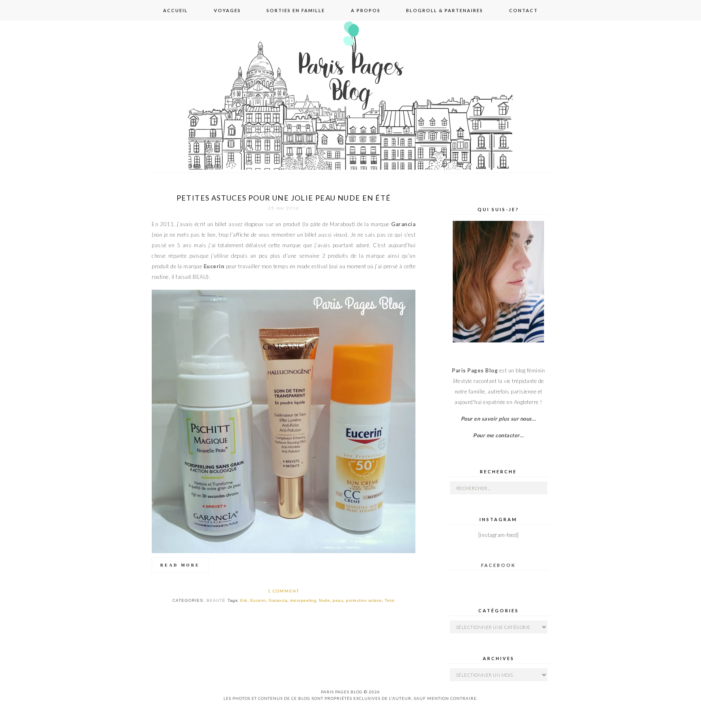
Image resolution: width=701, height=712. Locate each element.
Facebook (498, 565)
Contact (523, 10)
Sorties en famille (296, 10)
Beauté (216, 600)
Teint (390, 600)
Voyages (227, 10)
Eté (243, 600)
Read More (180, 565)
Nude (324, 600)
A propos (366, 10)
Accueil (175, 10)
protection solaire (364, 600)
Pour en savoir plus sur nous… (498, 418)
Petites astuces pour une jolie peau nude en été (283, 197)
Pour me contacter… (498, 435)
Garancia (278, 600)
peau (338, 600)
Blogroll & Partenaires (444, 10)
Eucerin (258, 600)
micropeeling (303, 600)
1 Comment (283, 590)
